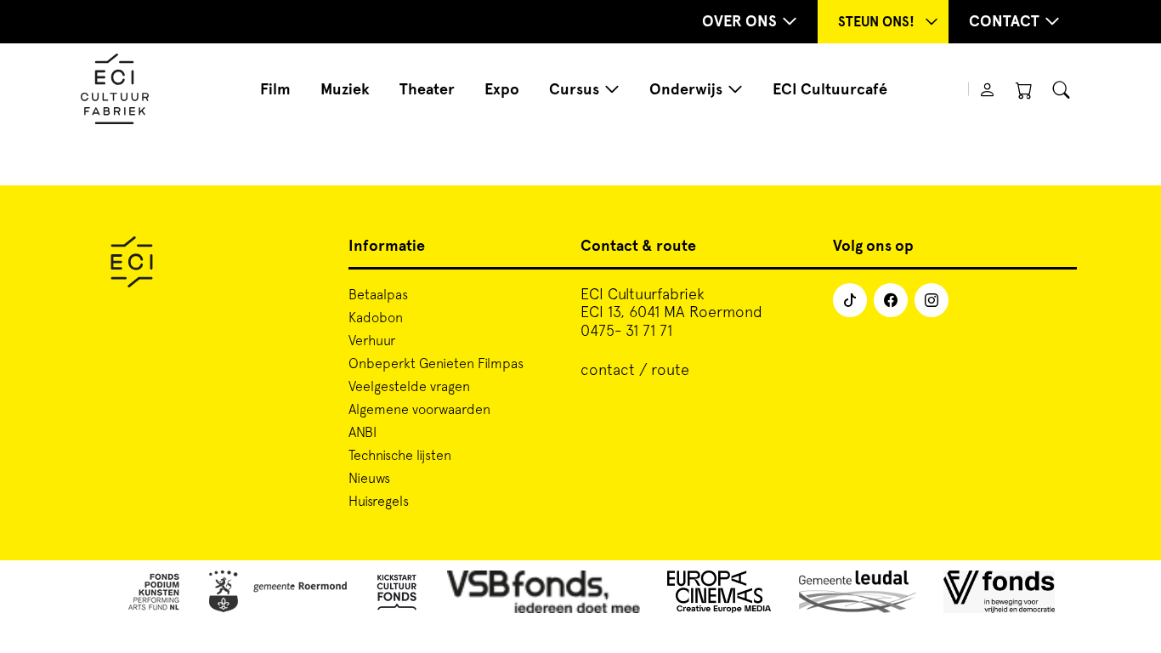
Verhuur (371, 340)
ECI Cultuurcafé (830, 89)
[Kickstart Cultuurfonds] (397, 595)
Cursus (574, 89)
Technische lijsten (399, 455)
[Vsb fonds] (543, 595)
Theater (427, 89)
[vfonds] (999, 595)
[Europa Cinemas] (719, 595)
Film (275, 89)
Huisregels (378, 500)
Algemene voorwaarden (419, 409)
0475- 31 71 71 (626, 330)
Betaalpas (378, 294)
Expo (501, 89)
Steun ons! (876, 22)
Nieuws (369, 477)
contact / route (634, 369)
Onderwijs (685, 89)
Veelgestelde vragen (409, 386)
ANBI (362, 432)
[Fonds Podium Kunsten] (153, 595)
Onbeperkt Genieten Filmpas (436, 363)
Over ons (739, 21)
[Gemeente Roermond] (278, 595)
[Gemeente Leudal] (858, 595)
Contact (1004, 21)
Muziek (345, 89)
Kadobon (375, 317)
